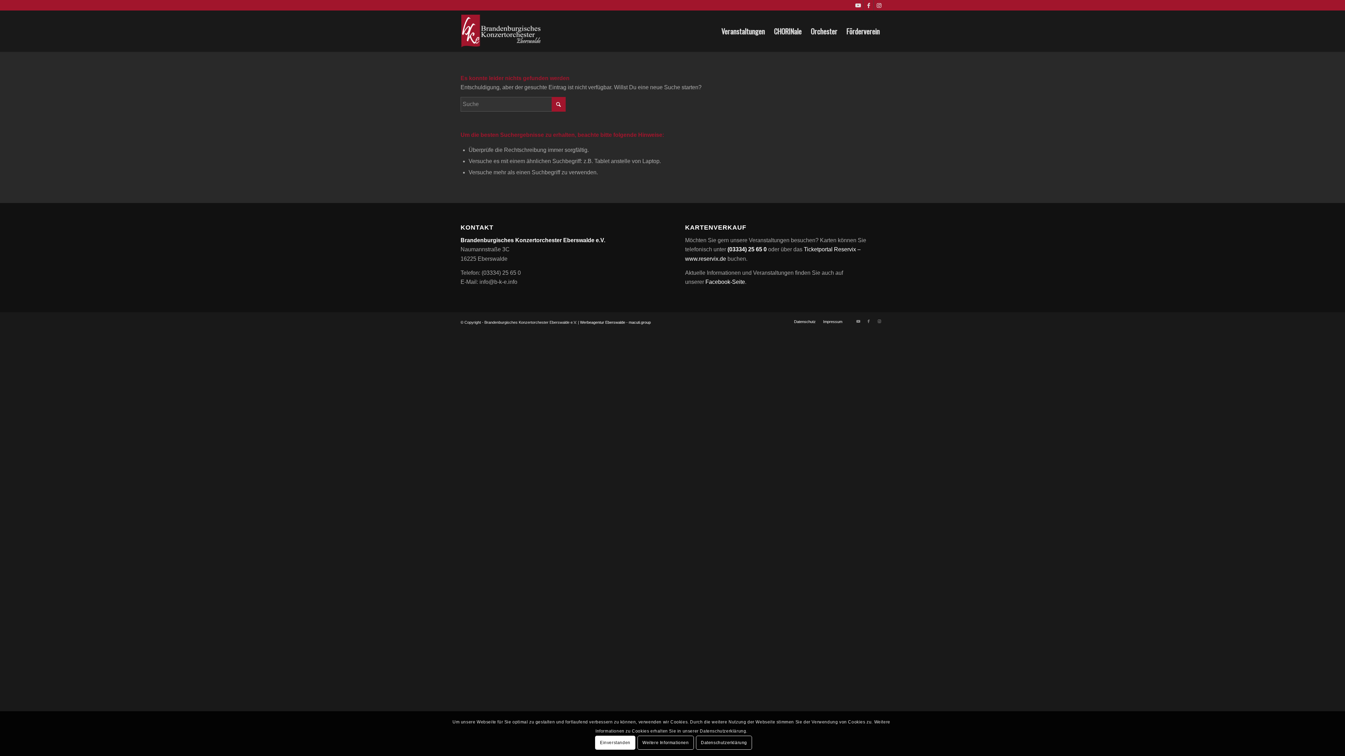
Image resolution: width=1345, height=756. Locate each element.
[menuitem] (743, 31)
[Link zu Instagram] (879, 5)
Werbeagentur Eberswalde (602, 322)
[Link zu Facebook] (868, 5)
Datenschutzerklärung (724, 742)
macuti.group (640, 322)
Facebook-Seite (725, 282)
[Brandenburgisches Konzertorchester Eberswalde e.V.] (502, 31)
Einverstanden (615, 742)
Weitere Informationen (665, 742)
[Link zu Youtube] (858, 5)
